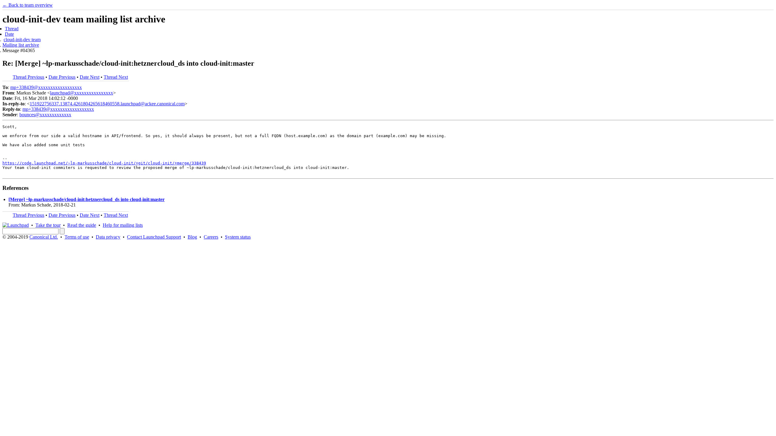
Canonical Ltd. (43, 236)
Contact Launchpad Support (154, 236)
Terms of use (77, 236)
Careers (211, 236)
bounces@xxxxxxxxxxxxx (45, 114)
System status (238, 236)
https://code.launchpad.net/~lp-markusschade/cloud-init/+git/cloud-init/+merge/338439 (104, 163)
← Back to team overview (27, 5)
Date (9, 34)
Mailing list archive (20, 45)
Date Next (89, 77)
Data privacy (108, 236)
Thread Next (116, 77)
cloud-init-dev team (22, 39)
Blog (192, 236)
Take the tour (48, 225)
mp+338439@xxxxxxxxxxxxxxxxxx (46, 87)
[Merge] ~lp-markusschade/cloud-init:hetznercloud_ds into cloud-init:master (86, 199)
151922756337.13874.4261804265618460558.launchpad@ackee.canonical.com (107, 103)
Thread (11, 28)
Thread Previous (28, 77)
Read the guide (81, 225)
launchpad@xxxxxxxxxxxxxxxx (81, 92)
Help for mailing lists (123, 225)
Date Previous (61, 77)
